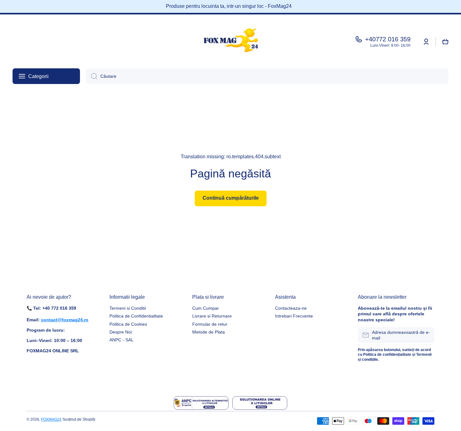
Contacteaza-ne (291, 308)
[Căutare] (91, 76)
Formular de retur (209, 324)
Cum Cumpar (205, 308)
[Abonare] (426, 335)
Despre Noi (120, 331)
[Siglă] (230, 42)
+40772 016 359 (388, 39)
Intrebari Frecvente (294, 315)
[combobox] (267, 76)
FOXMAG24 (51, 419)
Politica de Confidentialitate (136, 315)
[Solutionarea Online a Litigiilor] (259, 403)
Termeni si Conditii (127, 308)
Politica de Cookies (128, 324)
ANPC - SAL (121, 339)
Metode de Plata (208, 331)
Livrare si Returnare (212, 315)
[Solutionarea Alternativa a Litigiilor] (201, 403)
